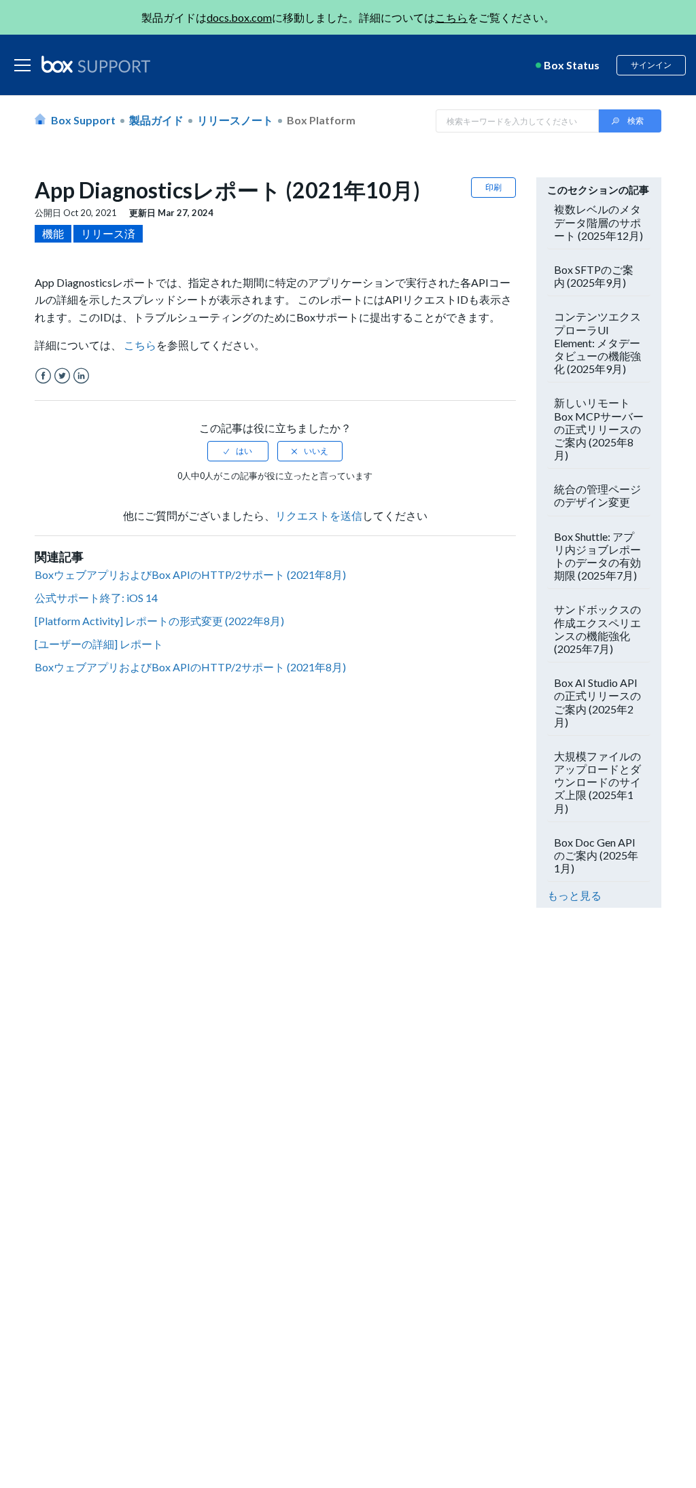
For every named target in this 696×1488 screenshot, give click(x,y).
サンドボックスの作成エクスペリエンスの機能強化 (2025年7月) (597, 629)
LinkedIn (81, 376)
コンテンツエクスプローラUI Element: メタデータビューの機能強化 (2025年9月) (597, 342)
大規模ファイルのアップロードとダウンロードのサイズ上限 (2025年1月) (597, 782)
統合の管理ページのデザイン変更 (597, 495)
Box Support (83, 119)
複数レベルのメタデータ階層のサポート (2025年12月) (598, 221)
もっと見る (574, 895)
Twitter (62, 376)
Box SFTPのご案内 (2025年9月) (593, 276)
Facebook (43, 376)
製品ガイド (156, 119)
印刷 (493, 187)
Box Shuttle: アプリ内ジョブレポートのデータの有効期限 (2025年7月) (597, 556)
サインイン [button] (651, 65)
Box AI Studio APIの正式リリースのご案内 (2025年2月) (597, 702)
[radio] (237, 451)
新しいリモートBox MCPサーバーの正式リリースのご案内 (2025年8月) (599, 428)
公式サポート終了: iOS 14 (96, 597)
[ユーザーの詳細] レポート (99, 643)
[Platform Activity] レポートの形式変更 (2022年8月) (159, 620)
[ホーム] (95, 65)
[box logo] (95, 64)
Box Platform (321, 119)
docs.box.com (239, 17)
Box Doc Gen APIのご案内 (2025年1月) (596, 855)
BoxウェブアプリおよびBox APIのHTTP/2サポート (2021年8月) (190, 574)
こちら (451, 17)
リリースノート (235, 119)
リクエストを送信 (318, 515)
